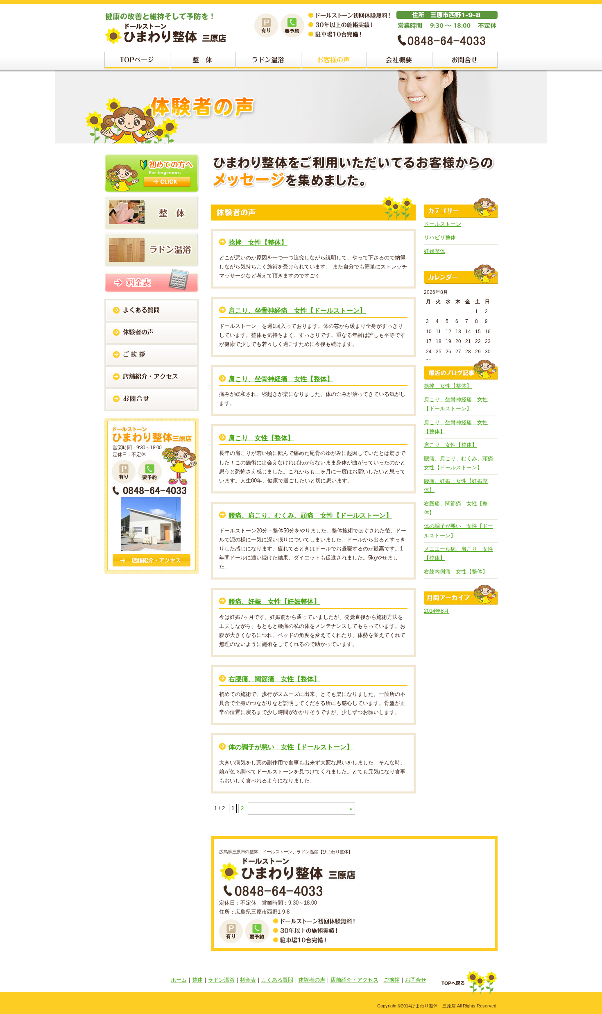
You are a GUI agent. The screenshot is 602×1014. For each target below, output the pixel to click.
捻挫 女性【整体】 (258, 242)
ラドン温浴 (221, 980)
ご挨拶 (392, 980)
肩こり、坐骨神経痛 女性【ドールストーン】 (297, 310)
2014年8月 (436, 611)
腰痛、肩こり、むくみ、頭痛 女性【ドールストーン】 (310, 515)
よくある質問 (277, 980)
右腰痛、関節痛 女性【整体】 (274, 678)
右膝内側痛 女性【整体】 (456, 571)
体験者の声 (312, 980)
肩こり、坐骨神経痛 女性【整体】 (281, 378)
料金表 (248, 980)
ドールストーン (442, 224)
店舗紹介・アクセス (354, 980)
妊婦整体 (434, 251)
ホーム (179, 980)
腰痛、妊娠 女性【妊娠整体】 (274, 601)
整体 (197, 980)
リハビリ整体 (440, 237)
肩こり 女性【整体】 (261, 437)
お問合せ (415, 980)
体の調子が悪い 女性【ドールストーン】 (291, 746)
